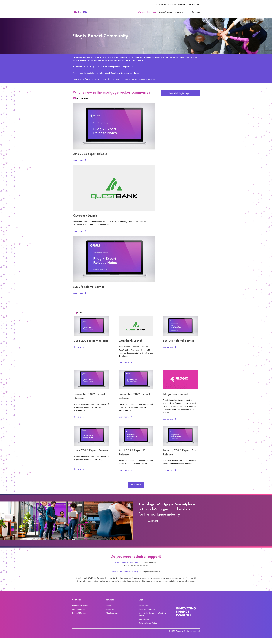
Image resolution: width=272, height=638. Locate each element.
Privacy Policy (144, 605)
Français (191, 4)
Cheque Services (165, 12)
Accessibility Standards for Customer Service (152, 614)
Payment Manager (181, 12)
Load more (136, 485)
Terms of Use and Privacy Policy (124, 572)
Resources (196, 12)
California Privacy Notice (148, 623)
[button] (198, 4)
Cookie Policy (144, 619)
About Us (109, 605)
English (181, 4)
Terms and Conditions (147, 609)
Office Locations (112, 613)
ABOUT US (172, 4)
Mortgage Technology (147, 12)
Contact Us (110, 609)
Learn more (153, 521)
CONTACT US (161, 4)
